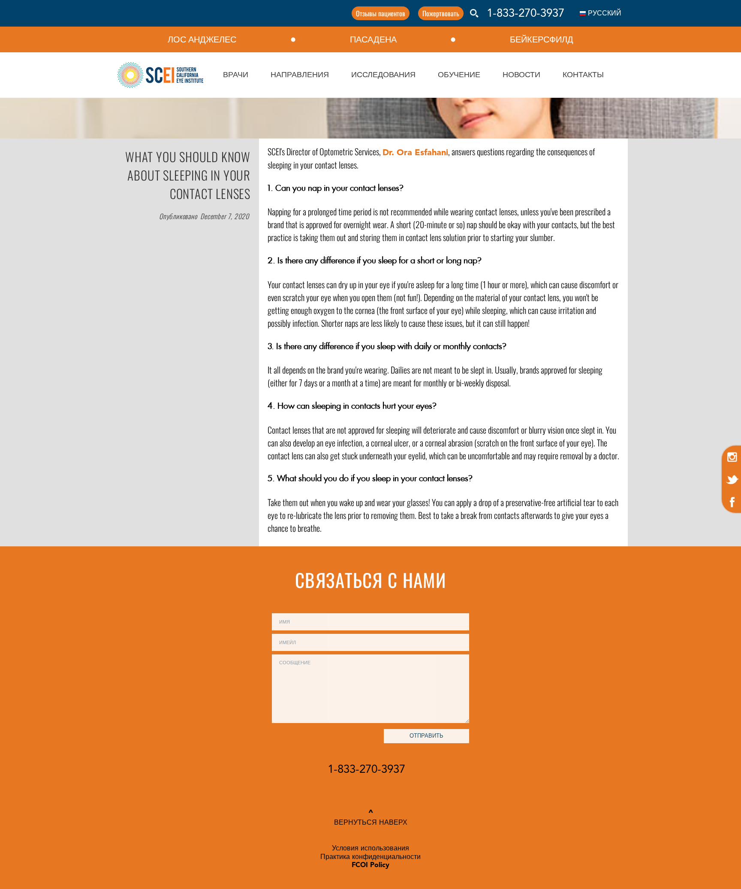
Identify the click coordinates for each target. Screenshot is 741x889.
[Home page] (160, 75)
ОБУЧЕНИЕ (459, 75)
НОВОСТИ (521, 75)
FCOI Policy (370, 865)
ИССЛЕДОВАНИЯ (383, 75)
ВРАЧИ (235, 75)
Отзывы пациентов (380, 13)
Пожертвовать (440, 13)
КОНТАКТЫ (583, 75)
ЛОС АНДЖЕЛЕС (202, 39)
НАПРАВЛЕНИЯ (300, 75)
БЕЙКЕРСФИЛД (541, 39)
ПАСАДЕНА (373, 39)
